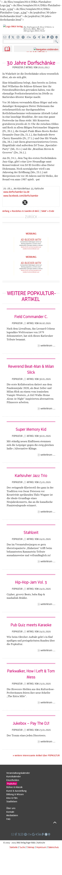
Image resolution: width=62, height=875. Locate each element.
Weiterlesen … (48, 345)
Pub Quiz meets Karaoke (31, 624)
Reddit (31, 202)
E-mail (5, 202)
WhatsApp (12, 202)
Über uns (10, 808)
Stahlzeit (31, 532)
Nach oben (31, 822)
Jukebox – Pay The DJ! (31, 723)
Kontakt (10, 811)
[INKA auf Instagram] (18, 37)
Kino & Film (11, 797)
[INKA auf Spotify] (23, 37)
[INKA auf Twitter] (12, 37)
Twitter (25, 202)
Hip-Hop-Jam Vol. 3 (31, 582)
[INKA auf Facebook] (9, 37)
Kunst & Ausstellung (16, 790)
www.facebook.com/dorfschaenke (20, 195)
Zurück (31, 217)
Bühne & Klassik (14, 787)
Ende (51, 210)
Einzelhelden (12, 780)
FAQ (8, 818)
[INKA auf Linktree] (56, 37)
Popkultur (17, 323)
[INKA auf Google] (35, 37)
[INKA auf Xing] (39, 37)
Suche (22, 847)
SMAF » (44, 210)
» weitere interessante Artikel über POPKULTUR (36, 755)
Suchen (57, 42)
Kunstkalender (13, 776)
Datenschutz (53, 847)
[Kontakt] (5, 37)
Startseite (13, 847)
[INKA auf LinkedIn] (43, 37)
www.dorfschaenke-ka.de (16, 191)
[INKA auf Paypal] (48, 37)
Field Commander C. (31, 316)
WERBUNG (31, 233)
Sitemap (30, 847)
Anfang (5, 210)
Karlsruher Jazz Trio (31, 475)
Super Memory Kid (31, 429)
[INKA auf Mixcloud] (29, 37)
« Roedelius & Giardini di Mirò (25, 210)
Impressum (41, 847)
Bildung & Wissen (15, 794)
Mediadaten (12, 815)
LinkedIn (37, 202)
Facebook (18, 202)
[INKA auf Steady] (52, 37)
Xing (44, 202)
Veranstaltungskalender (18, 772)
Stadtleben (11, 801)
